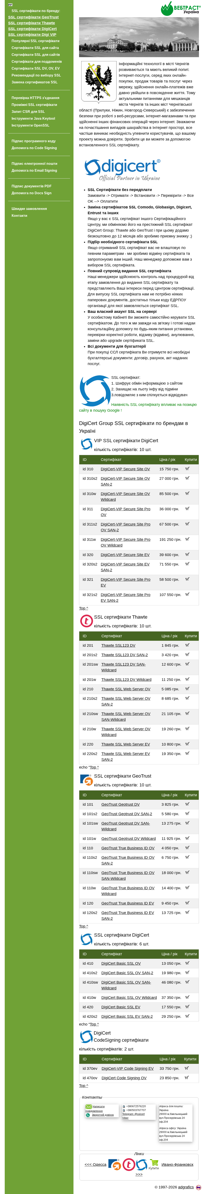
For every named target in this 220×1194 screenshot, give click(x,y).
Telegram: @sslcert (133, 1114)
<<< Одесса (95, 1164)
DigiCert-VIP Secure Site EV (125, 555)
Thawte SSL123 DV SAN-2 (124, 655)
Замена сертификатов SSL (35, 82)
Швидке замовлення (29, 209)
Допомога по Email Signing (34, 170)
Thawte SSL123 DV (118, 645)
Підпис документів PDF (32, 186)
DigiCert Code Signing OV (124, 1078)
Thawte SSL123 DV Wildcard (126, 679)
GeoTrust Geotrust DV (120, 804)
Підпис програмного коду (34, 141)
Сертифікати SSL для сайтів (36, 55)
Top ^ (83, 608)
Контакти (19, 215)
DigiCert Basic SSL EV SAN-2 (127, 1016)
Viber (125, 1117)
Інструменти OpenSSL (30, 125)
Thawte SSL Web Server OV (125, 689)
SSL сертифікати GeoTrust (33, 17)
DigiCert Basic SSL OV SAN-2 (127, 973)
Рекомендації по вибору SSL (36, 75)
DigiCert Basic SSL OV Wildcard (129, 997)
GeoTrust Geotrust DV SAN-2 (126, 814)
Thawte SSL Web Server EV (125, 744)
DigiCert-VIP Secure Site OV (125, 469)
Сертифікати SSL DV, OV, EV (36, 68)
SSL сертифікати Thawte (31, 23)
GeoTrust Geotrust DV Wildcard (128, 838)
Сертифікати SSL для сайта (35, 48)
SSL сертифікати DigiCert (32, 29)
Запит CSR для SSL (28, 111)
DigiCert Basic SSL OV (121, 963)
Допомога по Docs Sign (32, 193)
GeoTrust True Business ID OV (127, 848)
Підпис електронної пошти (34, 163)
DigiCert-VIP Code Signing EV (128, 1068)
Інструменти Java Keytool (33, 118)
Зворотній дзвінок (103, 1114)
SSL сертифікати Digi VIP (32, 34)
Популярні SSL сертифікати (36, 41)
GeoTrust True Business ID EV (127, 903)
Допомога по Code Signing (34, 148)
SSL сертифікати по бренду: (36, 11)
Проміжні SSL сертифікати (34, 105)
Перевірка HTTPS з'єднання (35, 98)
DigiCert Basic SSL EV (120, 1007)
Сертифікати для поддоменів (37, 61)
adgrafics (186, 1187)
